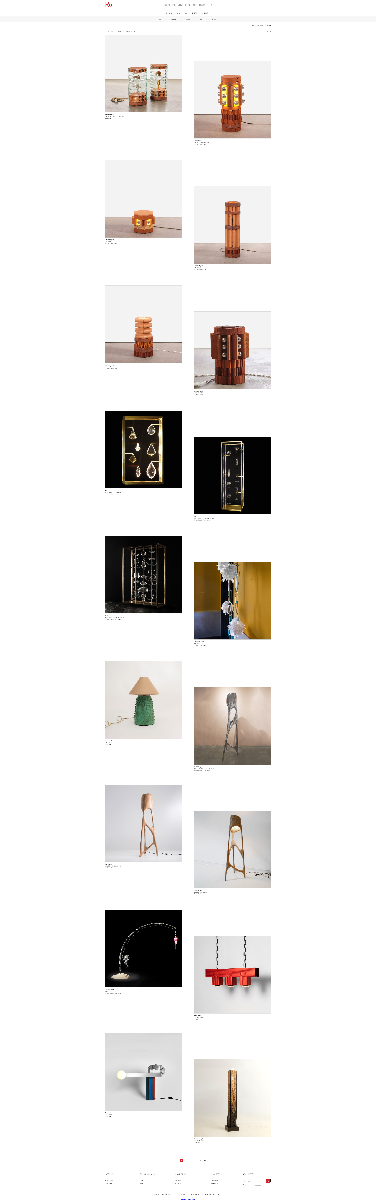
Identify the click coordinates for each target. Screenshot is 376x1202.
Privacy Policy (215, 1183)
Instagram (178, 1183)
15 (200, 1160)
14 (195, 1160)
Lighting (195, 13)
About (142, 1183)
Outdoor (205, 13)
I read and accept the (252, 1185)
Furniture (168, 13)
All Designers (109, 1180)
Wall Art (178, 13)
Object (186, 13)
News (141, 1180)
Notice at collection (188, 1200)
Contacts (178, 1180)
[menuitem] (170, 5)
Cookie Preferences (217, 1195)
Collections (108, 1183)
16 (205, 1160)
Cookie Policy (215, 1180)
